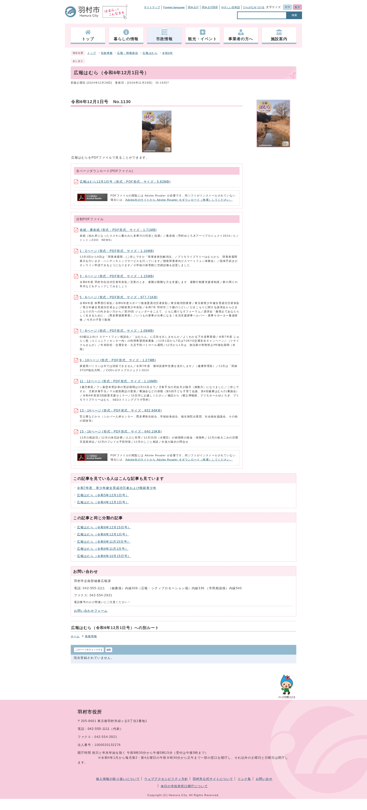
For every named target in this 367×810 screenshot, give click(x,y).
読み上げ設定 (210, 7)
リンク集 (244, 779)
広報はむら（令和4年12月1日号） (103, 502)
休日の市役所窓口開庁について (184, 786)
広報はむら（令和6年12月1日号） (103, 534)
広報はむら (150, 53)
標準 (287, 7)
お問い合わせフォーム (91, 610)
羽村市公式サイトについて (213, 779)
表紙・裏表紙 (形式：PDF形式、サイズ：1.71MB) (118, 229)
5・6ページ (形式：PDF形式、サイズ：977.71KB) (119, 297)
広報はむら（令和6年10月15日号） (104, 556)
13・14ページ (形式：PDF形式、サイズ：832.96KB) (121, 410)
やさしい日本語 (230, 7)
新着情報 (91, 636)
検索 (294, 15)
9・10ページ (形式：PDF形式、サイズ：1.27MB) (118, 360)
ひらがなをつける (254, 7)
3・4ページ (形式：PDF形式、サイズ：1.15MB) (117, 276)
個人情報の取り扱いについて (118, 779)
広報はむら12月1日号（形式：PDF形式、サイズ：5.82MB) (125, 181)
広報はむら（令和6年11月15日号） (104, 541)
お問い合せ (264, 779)
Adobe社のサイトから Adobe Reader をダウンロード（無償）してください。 (179, 199)
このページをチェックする (89, 649)
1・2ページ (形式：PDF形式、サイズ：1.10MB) (117, 251)
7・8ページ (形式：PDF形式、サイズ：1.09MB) (117, 330)
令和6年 (167, 53)
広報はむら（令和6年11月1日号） (102, 548)
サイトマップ (152, 7)
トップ (91, 53)
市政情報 (107, 53)
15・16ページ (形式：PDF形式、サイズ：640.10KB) (121, 431)
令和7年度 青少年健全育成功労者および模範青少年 (116, 488)
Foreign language (174, 7)
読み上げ (193, 7)
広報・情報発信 (127, 53)
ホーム (75, 636)
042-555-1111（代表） (105, 728)
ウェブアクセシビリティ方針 (166, 779)
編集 (108, 649)
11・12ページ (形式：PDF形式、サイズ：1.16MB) (119, 381)
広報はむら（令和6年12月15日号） (104, 527)
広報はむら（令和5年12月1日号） (103, 495)
